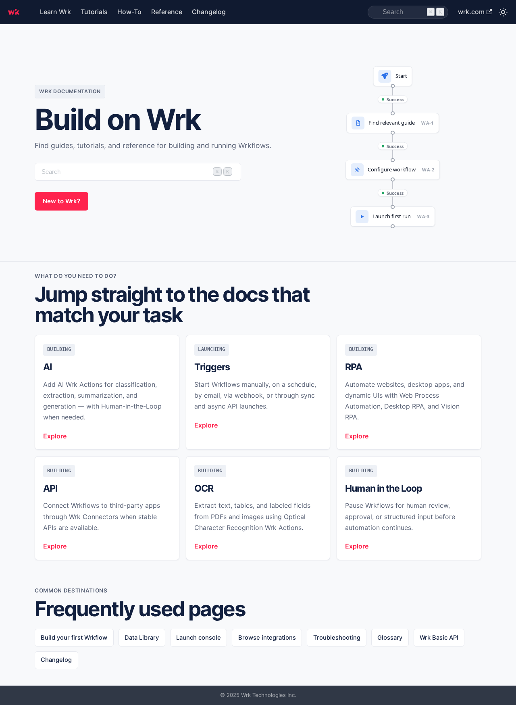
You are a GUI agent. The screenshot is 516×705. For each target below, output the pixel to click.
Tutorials (94, 12)
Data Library (142, 637)
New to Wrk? (61, 201)
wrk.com (471, 12)
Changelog (209, 12)
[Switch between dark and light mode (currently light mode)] (503, 12)
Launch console (198, 637)
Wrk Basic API (439, 637)
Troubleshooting (336, 637)
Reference (166, 12)
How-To (129, 12)
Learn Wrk (55, 12)
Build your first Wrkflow (74, 637)
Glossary (389, 637)
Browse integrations (267, 637)
